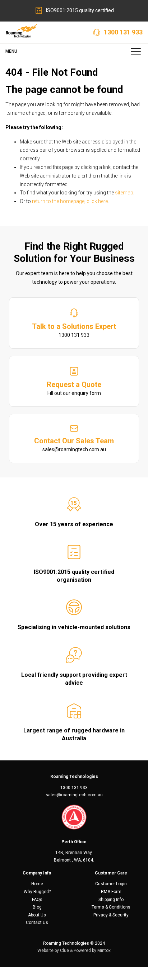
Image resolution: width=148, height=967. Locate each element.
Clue (64, 950)
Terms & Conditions (111, 907)
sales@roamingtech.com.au (74, 794)
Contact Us (37, 922)
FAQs (37, 899)
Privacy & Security (111, 915)
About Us (37, 915)
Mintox (104, 950)
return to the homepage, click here (70, 201)
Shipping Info (111, 899)
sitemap (124, 192)
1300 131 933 (123, 32)
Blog (37, 907)
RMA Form (111, 891)
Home (37, 883)
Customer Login (111, 883)
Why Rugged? (37, 891)
